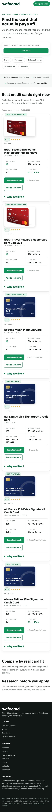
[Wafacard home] (11, 4)
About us (5, 759)
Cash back (18, 60)
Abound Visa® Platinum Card (23, 329)
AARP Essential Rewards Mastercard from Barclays (20, 151)
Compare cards (41, 4)
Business (24, 66)
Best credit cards (8, 726)
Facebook (6, 770)
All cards (5, 748)
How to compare (8, 755)
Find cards (26, 51)
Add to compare (13, 188)
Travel (6, 60)
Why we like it (15, 196)
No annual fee (9, 66)
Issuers (4, 751)
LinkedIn (5, 766)
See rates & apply (14, 180)
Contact (5, 762)
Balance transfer (35, 60)
